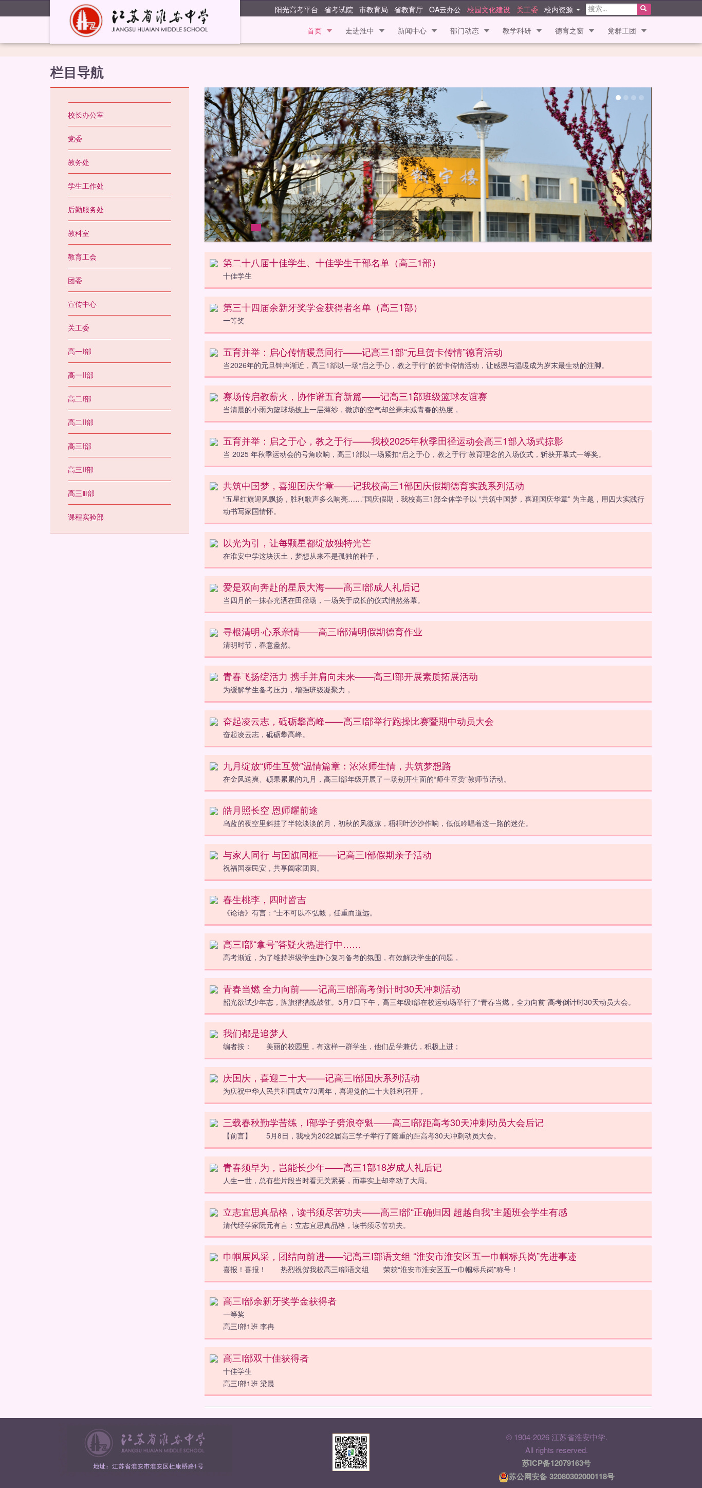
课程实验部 (86, 516)
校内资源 (559, 9)
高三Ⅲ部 (81, 493)
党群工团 (621, 30)
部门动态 (464, 30)
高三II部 (81, 469)
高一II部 (81, 375)
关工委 (527, 9)
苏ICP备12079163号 (556, 1462)
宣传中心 (82, 304)
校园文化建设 (488, 9)
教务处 (78, 162)
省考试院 (338, 9)
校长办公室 (86, 114)
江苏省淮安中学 (145, 22)
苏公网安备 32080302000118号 (562, 1476)
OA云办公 (445, 9)
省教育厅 (408, 9)
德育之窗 (569, 30)
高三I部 (79, 445)
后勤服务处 (86, 209)
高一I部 (79, 351)
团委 (75, 280)
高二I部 (79, 398)
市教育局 (373, 9)
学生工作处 (86, 185)
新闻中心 (412, 30)
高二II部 (81, 422)
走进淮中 (359, 30)
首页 (314, 30)
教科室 (78, 233)
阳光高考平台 (296, 9)
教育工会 (82, 256)
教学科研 (517, 30)
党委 (75, 138)
